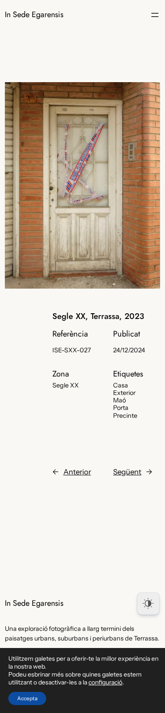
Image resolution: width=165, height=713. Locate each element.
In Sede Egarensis (34, 14)
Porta (120, 408)
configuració (105, 682)
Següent (127, 471)
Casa (120, 385)
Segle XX (65, 385)
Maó (119, 400)
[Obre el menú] (155, 15)
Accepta (27, 698)
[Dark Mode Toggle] (148, 603)
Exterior (124, 393)
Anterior (77, 471)
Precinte (125, 416)
